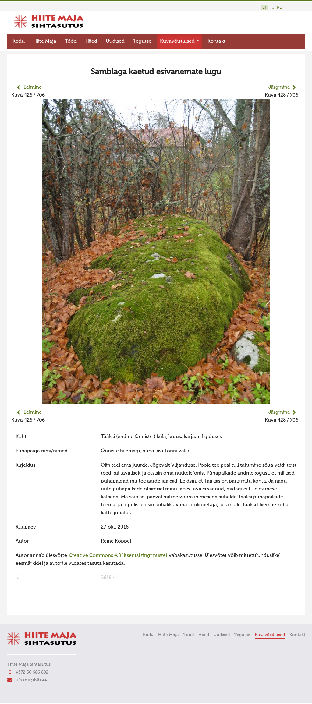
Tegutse (142, 41)
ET (264, 7)
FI (272, 7)
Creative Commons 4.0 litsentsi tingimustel (118, 555)
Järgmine (279, 87)
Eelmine (32, 87)
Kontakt (216, 41)
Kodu (18, 41)
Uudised (115, 41)
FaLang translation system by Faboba (33, 606)
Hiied (91, 41)
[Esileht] (48, 27)
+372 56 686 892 (32, 672)
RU (279, 7)
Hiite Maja (44, 41)
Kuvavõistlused (178, 41)
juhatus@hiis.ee (31, 680)
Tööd (71, 41)
